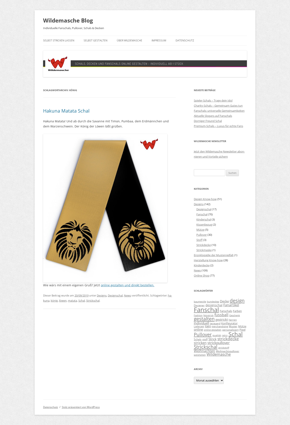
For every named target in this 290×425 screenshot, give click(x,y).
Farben (237, 311)
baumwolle (200, 301)
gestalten (204, 319)
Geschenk (234, 315)
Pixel (242, 330)
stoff (205, 339)
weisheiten (200, 354)
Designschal (115, 295)
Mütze (200, 230)
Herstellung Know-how (208, 260)
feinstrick (208, 315)
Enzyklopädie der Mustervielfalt (214, 255)
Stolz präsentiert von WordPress (81, 407)
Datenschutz (185, 40)
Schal (81, 300)
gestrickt (221, 319)
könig (54, 300)
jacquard (215, 323)
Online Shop (201, 275)
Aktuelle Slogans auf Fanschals (213, 116)
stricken (200, 342)
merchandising (220, 326)
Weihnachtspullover (227, 351)
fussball (221, 314)
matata (72, 300)
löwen (63, 300)
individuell (201, 323)
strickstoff (223, 347)
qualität (217, 335)
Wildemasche (219, 354)
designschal (214, 305)
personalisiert (230, 329)
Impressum (159, 40)
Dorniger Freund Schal (208, 121)
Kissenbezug (204, 224)
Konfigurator (229, 323)
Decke (224, 301)
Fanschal (201, 214)
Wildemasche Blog (68, 20)
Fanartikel (231, 305)
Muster (233, 326)
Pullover (201, 235)
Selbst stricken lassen (58, 40)
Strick (212, 339)
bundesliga (213, 301)
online (198, 329)
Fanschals (226, 311)
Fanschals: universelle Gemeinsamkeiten (219, 111)
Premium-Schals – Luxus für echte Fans (218, 126)
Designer (199, 305)
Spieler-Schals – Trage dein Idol (213, 100)
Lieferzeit (199, 326)
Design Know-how (205, 199)
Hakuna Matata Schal (66, 110)
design (237, 300)
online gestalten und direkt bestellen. (127, 285)
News (127, 295)
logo (208, 326)
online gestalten (212, 329)
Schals (197, 339)
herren (233, 319)
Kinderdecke (202, 265)
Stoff (199, 240)
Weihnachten (204, 350)
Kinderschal (203, 219)
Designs (102, 295)
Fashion (198, 315)
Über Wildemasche (129, 40)
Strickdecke (203, 245)
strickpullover (218, 342)
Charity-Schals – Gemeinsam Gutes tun (218, 105)
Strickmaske (204, 250)
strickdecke (228, 338)
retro (225, 335)
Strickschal (93, 300)
